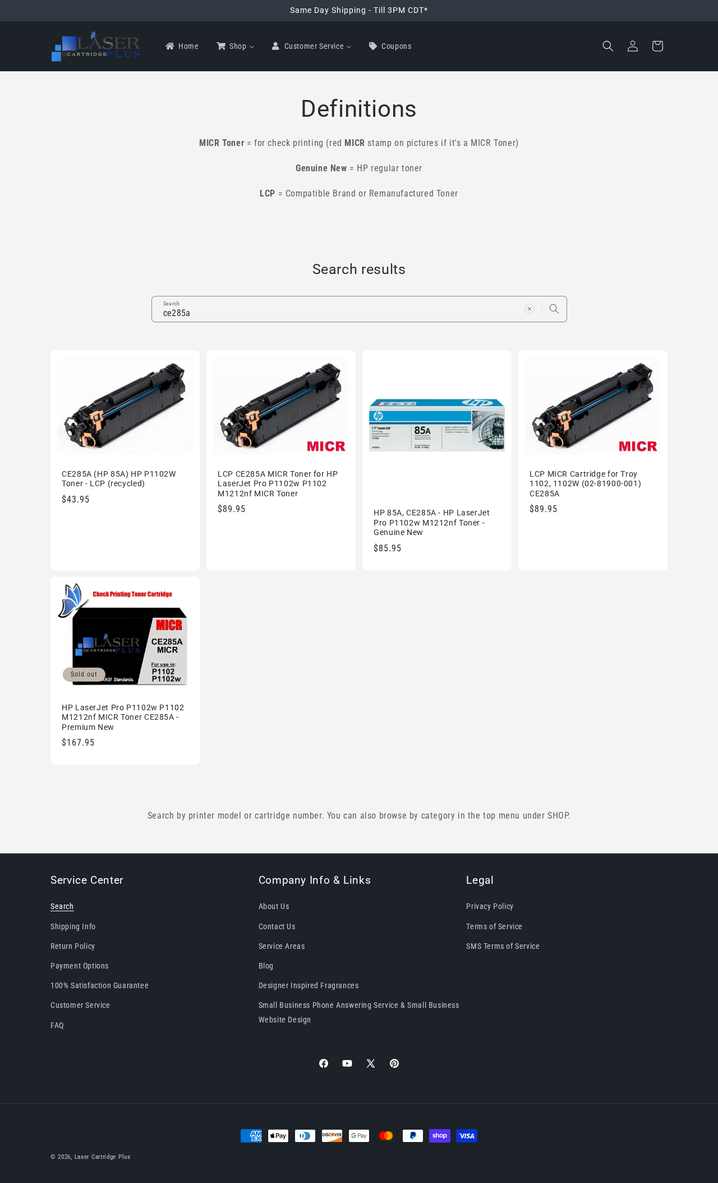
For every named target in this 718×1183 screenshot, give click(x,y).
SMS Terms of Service (503, 945)
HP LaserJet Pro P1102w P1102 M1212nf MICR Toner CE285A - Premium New (123, 717)
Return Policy (72, 945)
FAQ (57, 1024)
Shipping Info (73, 925)
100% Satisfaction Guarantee (99, 985)
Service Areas (282, 945)
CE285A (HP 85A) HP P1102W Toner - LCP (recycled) (119, 478)
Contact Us (277, 925)
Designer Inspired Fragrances (309, 985)
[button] (608, 46)
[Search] (554, 308)
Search (62, 906)
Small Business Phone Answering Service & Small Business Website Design (359, 1012)
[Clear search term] (529, 308)
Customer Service (80, 1005)
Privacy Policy (489, 906)
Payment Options (79, 965)
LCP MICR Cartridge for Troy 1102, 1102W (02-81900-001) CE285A (585, 483)
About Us (274, 906)
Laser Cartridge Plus (103, 1157)
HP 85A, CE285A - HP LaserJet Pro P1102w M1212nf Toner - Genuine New (432, 522)
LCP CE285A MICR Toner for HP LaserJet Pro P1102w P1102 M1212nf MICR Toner (278, 483)
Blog (266, 965)
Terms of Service (494, 925)
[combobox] (359, 309)
